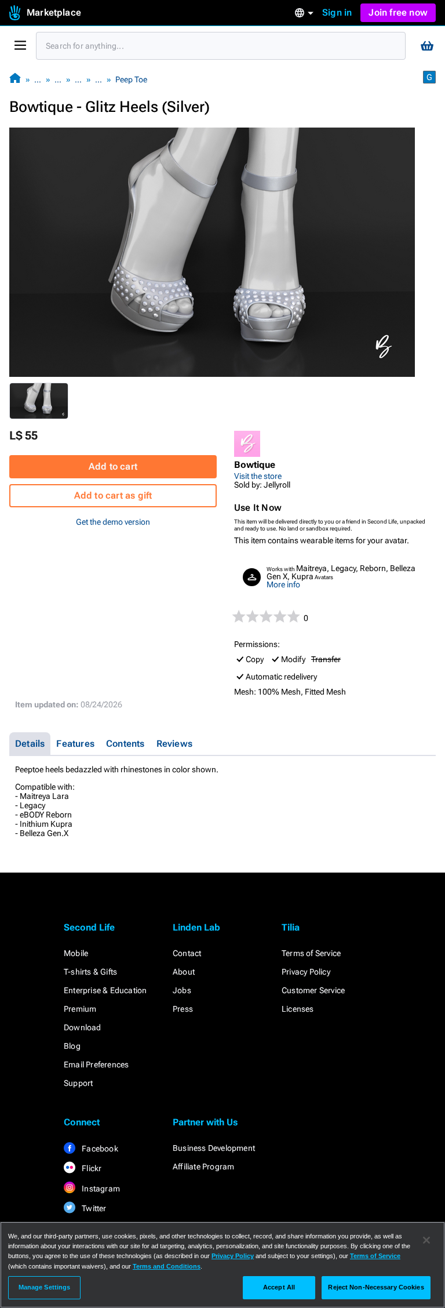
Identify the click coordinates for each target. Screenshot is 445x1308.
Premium (80, 1008)
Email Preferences (96, 1064)
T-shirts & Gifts (90, 971)
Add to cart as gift (113, 495)
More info (283, 584)
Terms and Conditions (166, 1266)
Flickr (90, 1168)
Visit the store (258, 476)
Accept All (279, 1287)
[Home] (15, 79)
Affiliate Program (203, 1166)
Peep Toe (131, 79)
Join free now (398, 12)
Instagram (100, 1188)
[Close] (426, 1240)
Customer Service (313, 990)
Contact (187, 953)
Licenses (298, 1008)
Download (82, 1027)
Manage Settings (45, 1287)
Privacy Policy (306, 971)
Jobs (182, 990)
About (184, 971)
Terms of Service (311, 953)
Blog (72, 1046)
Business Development (214, 1148)
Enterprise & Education (105, 990)
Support (78, 1083)
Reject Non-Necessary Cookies (376, 1287)
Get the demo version (113, 521)
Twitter (93, 1208)
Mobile (76, 953)
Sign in (337, 12)
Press (183, 1008)
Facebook (99, 1148)
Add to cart (113, 466)
